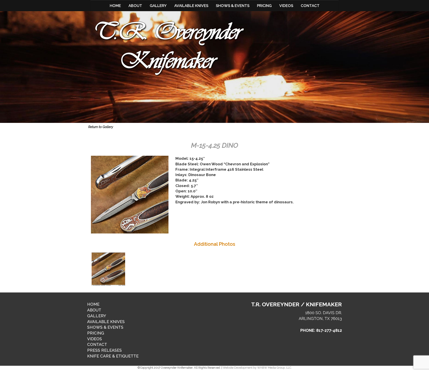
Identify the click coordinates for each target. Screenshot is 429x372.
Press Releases (104, 350)
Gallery (158, 5)
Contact (310, 5)
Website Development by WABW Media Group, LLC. (257, 367)
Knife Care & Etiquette (113, 356)
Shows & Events (232, 5)
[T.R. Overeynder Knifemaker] (169, 48)
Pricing (264, 5)
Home (115, 5)
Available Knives (191, 5)
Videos (286, 5)
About (135, 5)
